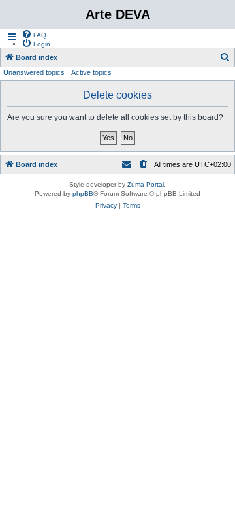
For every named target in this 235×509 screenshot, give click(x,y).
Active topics (91, 72)
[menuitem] (34, 34)
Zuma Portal (145, 184)
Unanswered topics (34, 72)
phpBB (82, 193)
